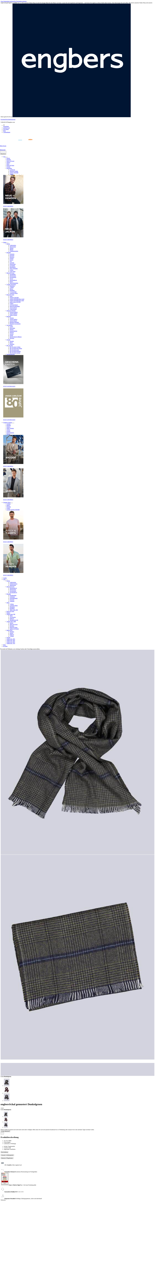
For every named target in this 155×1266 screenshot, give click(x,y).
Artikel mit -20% (10, 639)
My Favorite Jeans (14, 350)
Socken (11, 334)
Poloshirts (12, 286)
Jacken (8, 158)
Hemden (8, 159)
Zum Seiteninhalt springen (7, 1)
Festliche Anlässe (7, 422)
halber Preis (9, 630)
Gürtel (11, 326)
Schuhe (8, 167)
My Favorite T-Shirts (15, 347)
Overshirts (12, 265)
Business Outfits (14, 171)
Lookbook (12, 169)
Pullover (12, 618)
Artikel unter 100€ (11, 621)
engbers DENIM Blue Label (17, 299)
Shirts (7, 164)
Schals (11, 335)
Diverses (12, 338)
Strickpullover (13, 280)
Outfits (11, 174)
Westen (11, 248)
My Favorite (9, 345)
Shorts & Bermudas (15, 306)
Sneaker (12, 341)
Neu (4, 156)
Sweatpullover (13, 592)
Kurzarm (12, 255)
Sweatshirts (13, 274)
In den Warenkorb (5, 1131)
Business (12, 257)
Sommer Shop (6, 502)
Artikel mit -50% (10, 642)
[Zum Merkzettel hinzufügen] (2, 1133)
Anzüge (12, 318)
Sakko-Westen (13, 315)
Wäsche (12, 332)
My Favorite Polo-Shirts (16, 348)
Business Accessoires (15, 323)
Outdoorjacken (13, 583)
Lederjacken (13, 245)
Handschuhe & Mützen (16, 337)
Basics (11, 281)
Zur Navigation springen (20, 1)
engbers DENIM (14, 172)
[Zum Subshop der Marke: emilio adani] (28, 142)
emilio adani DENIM (15, 302)
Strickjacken (13, 275)
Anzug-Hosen (13, 307)
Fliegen (11, 329)
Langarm (12, 254)
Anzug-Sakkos (13, 313)
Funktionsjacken (14, 251)
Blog (4, 644)
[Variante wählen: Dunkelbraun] (79, 1097)
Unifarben (12, 597)
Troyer (11, 278)
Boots (11, 342)
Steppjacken (13, 246)
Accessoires (9, 325)
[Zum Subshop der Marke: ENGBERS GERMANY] (20, 142)
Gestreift (12, 262)
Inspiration (9, 168)
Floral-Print (13, 264)
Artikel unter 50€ (10, 614)
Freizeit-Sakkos (14, 312)
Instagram (12, 119)
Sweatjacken (13, 277)
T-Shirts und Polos (11, 284)
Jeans (11, 296)
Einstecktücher (13, 331)
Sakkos (8, 162)
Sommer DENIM (14, 297)
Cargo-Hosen (13, 309)
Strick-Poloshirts (14, 283)
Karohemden (13, 595)
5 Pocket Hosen (14, 305)
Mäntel (11, 249)
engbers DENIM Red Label (17, 300)
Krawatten (12, 328)
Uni (11, 261)
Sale (4, 579)
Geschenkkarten (10, 354)
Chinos (11, 303)
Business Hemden (14, 322)
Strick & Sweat (10, 161)
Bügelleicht (13, 267)
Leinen (11, 270)
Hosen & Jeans (10, 165)
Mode (4, 242)
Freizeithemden (14, 598)
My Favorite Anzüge (15, 352)
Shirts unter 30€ (14, 610)
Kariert (11, 260)
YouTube (8, 119)
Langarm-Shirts (14, 293)
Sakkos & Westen (11, 310)
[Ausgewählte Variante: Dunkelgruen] (79, 1082)
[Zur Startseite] (4, 142)
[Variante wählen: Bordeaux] (79, 1090)
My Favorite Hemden (15, 351)
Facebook (3, 119)
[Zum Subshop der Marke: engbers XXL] (12, 142)
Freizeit (11, 258)
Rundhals (12, 290)
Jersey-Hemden (14, 268)
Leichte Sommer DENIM (12, 509)
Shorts (8, 505)
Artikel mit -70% (10, 643)
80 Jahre (5, 646)
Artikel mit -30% (10, 640)
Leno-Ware (12, 271)
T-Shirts (12, 287)
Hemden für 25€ (14, 620)
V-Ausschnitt (13, 291)
